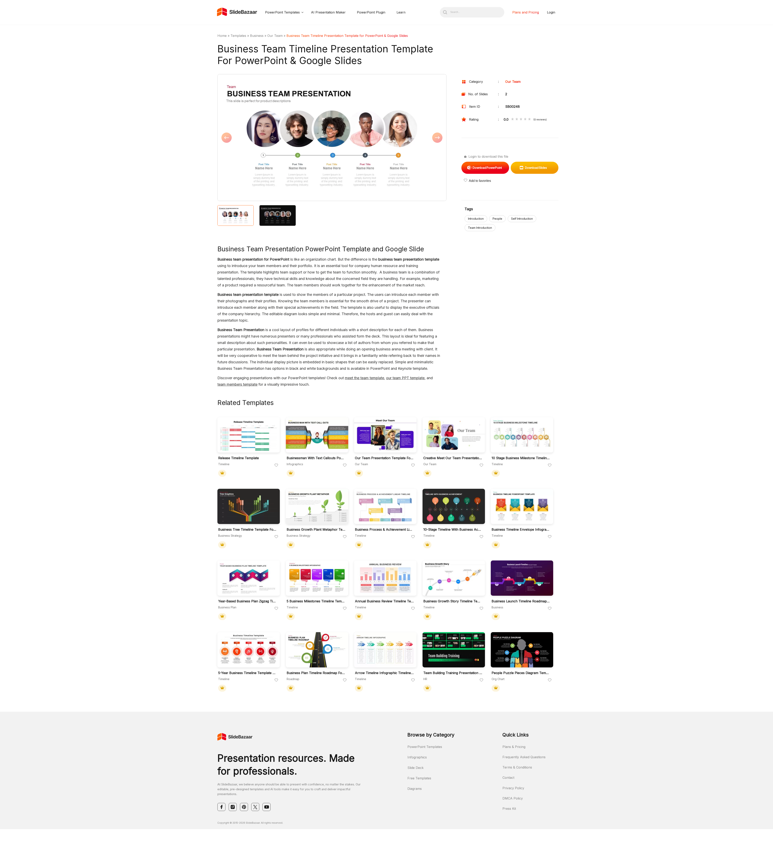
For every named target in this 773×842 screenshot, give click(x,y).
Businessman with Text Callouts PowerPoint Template (316, 458)
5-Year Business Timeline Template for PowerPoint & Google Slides (247, 673)
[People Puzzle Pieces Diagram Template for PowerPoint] (522, 649)
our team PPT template (405, 378)
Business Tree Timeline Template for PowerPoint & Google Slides (247, 529)
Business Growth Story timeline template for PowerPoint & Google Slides (452, 601)
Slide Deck (415, 768)
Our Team (275, 36)
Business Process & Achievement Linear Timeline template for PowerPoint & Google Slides (384, 529)
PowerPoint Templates (282, 12)
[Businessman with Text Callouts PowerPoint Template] (317, 435)
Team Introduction (480, 227)
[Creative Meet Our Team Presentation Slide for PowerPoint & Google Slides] (454, 435)
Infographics (417, 757)
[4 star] (525, 119)
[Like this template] (276, 465)
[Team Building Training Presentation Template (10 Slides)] (454, 649)
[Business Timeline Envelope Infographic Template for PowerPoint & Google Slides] (522, 506)
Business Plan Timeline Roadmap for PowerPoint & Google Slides (316, 673)
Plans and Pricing (525, 12)
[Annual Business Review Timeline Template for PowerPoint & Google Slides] (385, 578)
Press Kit (509, 809)
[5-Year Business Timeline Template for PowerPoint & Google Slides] (248, 649)
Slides (536, 167)
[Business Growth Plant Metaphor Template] (317, 506)
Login (551, 12)
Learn (401, 12)
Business (257, 36)
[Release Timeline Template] (248, 435)
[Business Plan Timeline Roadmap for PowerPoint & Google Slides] (317, 649)
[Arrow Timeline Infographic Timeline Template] (385, 649)
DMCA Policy (512, 798)
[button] (274, 138)
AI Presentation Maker (328, 12)
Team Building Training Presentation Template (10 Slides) (452, 673)
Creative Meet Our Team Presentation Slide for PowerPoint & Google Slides (452, 458)
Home (222, 36)
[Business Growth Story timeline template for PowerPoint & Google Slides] (454, 578)
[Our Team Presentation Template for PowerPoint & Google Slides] (385, 435)
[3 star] (521, 119)
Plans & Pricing (513, 747)
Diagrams (414, 789)
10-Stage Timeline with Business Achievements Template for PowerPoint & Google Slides (452, 529)
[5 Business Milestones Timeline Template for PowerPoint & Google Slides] (317, 578)
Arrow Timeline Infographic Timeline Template (384, 673)
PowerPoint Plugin (371, 12)
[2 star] (516, 119)
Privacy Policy (513, 788)
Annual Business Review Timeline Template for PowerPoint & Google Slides (384, 601)
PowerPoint (487, 167)
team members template (237, 384)
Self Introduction (522, 218)
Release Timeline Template (238, 458)
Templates (238, 36)
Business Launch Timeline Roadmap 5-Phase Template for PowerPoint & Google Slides (521, 601)
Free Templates (419, 778)
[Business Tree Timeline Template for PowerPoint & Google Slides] (248, 506)
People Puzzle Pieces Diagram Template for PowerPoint (521, 673)
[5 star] (529, 119)
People (497, 218)
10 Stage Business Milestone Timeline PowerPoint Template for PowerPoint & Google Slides (521, 458)
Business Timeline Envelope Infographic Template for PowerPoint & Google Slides (521, 529)
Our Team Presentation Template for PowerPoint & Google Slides (384, 458)
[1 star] (512, 119)
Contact (508, 778)
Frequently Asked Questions (524, 757)
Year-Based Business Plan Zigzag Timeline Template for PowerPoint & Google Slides (247, 601)
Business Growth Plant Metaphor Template (316, 529)
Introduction (476, 218)
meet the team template (364, 378)
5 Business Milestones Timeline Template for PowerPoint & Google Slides (316, 601)
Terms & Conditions (517, 767)
